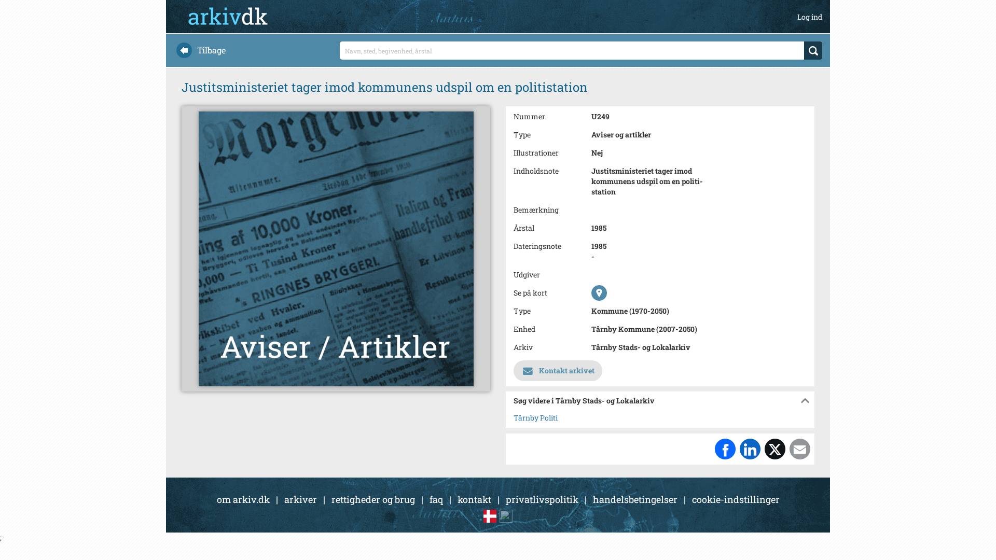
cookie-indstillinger (736, 499)
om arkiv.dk (243, 499)
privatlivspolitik (542, 499)
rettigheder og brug (373, 499)
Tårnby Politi (536, 418)
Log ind (809, 17)
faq (436, 499)
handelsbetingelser (635, 499)
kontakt (474, 499)
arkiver (300, 499)
